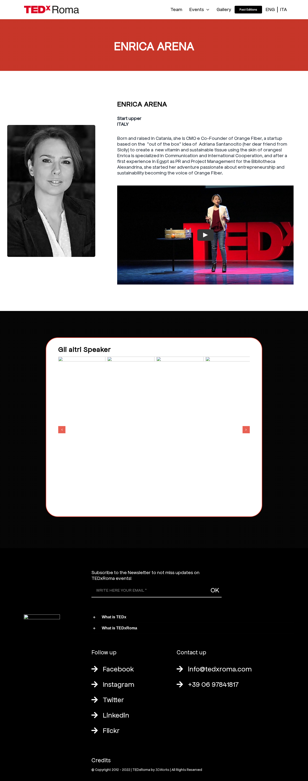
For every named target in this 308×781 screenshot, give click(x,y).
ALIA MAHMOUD (106, 424)
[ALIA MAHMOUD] (106, 429)
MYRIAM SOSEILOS (204, 424)
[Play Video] (205, 235)
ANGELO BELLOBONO (155, 424)
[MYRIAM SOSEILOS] (204, 429)
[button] (61, 429)
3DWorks (162, 770)
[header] (51, 8)
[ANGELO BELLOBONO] (155, 429)
